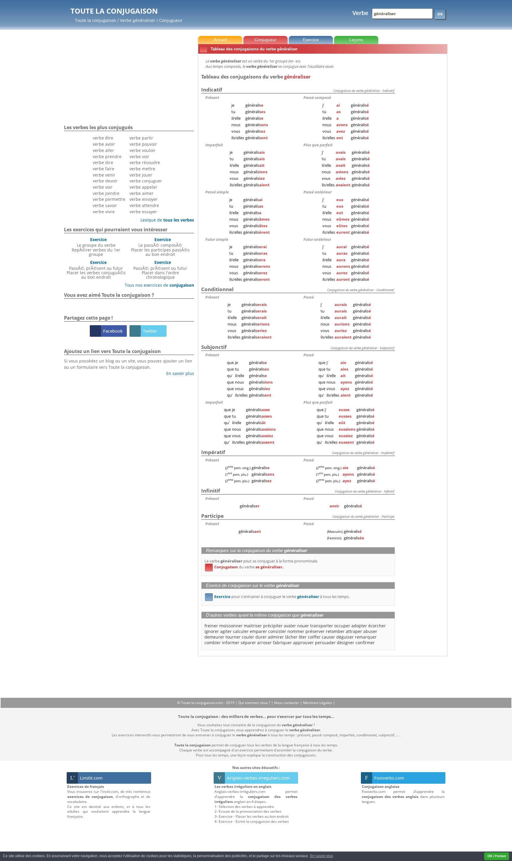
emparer (258, 631)
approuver (303, 642)
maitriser (253, 625)
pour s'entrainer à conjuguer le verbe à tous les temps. (278, 596)
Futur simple (216, 239)
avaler (290, 625)
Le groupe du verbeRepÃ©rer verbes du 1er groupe (96, 247)
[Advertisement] (422, 145)
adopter (359, 625)
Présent (212, 97)
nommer (295, 631)
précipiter (273, 625)
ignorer (211, 631)
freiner (211, 625)
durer (261, 637)
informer (230, 642)
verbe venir (104, 175)
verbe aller (103, 150)
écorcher (377, 625)
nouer (303, 625)
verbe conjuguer (145, 181)
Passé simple (217, 192)
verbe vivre (104, 211)
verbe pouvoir (143, 144)
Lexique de (165, 220)
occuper (342, 625)
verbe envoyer (143, 199)
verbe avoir (104, 144)
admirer (276, 637)
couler (248, 637)
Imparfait (214, 144)
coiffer (314, 637)
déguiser (345, 637)
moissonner (231, 625)
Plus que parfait (317, 144)
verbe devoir (105, 181)
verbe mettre (142, 168)
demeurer (214, 637)
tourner (233, 637)
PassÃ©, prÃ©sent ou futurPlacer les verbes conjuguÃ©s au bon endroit (96, 269)
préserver (315, 631)
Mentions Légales (318, 702)
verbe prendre (107, 156)
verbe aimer (141, 193)
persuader (325, 642)
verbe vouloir (142, 150)
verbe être (103, 138)
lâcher (291, 637)
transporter (321, 625)
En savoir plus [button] (321, 856)
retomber (335, 631)
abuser (370, 631)
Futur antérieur (317, 239)
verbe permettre (109, 199)
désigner (345, 642)
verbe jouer (140, 175)
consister (277, 631)
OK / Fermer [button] (496, 856)
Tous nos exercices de (157, 285)
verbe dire (103, 162)
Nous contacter (287, 702)
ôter (303, 637)
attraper (354, 631)
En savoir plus (178, 373)
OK (440, 14)
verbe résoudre (144, 162)
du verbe (245, 567)
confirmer (365, 642)
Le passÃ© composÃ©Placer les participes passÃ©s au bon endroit (160, 247)
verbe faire (103, 168)
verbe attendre (144, 205)
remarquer (366, 637)
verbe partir (141, 138)
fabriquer (282, 642)
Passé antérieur (317, 192)
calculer (241, 631)
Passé (308, 297)
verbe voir (103, 187)
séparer (248, 642)
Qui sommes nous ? (254, 702)
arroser (264, 642)
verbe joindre (106, 193)
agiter (226, 631)
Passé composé (317, 97)
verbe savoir (105, 205)
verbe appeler (143, 187)
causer (328, 637)
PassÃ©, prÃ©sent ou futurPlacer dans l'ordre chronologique (160, 269)
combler (212, 642)
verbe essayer (143, 211)
